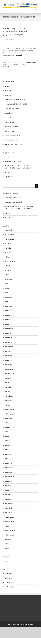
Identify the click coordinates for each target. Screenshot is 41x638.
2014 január (8, 459)
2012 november (9, 522)
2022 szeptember (10, 261)
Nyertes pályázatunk (11, 140)
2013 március (9, 504)
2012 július (8, 539)
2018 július (8, 320)
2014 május (8, 441)
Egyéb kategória (31, 62)
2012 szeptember (10, 531)
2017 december (9, 342)
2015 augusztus (9, 374)
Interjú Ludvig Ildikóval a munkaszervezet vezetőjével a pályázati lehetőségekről (16, 31)
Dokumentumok (9, 82)
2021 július (8, 270)
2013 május (8, 495)
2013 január (8, 513)
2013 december (9, 463)
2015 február (8, 400)
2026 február (8, 230)
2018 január (8, 338)
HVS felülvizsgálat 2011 (13, 108)
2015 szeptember (10, 369)
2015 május (8, 387)
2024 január (8, 253)
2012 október (9, 526)
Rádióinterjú (18, 55)
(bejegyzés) (9, 578)
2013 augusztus (9, 481)
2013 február (8, 508)
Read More (6, 66)
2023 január (8, 257)
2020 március (9, 297)
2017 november (9, 347)
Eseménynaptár (9, 131)
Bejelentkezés (9, 573)
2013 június (8, 490)
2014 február (8, 454)
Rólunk (7, 86)
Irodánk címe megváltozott (13, 157)
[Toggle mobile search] (32, 9)
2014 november (9, 414)
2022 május (8, 266)
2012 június (8, 544)
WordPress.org (9, 587)
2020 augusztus (9, 284)
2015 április (8, 391)
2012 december (9, 517)
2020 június (8, 288)
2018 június (8, 324)
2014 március (9, 450)
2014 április (8, 445)
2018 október (9, 306)
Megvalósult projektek (11, 126)
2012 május (8, 548)
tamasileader (8, 62)
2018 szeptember (10, 311)
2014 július (8, 432)
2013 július (8, 486)
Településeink (9, 113)
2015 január (8, 405)
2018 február (8, 333)
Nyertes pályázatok (10, 122)
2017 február (8, 356)
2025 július (8, 244)
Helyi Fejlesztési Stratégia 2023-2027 (17, 99)
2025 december (9, 235)
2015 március (9, 396)
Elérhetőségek (9, 91)
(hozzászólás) (10, 582)
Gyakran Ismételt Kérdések (12, 135)
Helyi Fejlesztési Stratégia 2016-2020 (17, 104)
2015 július (8, 378)
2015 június (8, 382)
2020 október (9, 279)
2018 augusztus (9, 315)
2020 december (9, 275)
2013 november (9, 468)
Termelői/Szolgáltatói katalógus (14, 144)
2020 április (8, 293)
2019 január (8, 302)
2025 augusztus (9, 239)
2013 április (8, 499)
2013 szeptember (10, 477)
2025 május (8, 248)
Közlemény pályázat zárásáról (13, 161)
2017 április (8, 351)
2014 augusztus (9, 427)
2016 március (9, 365)
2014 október (9, 418)
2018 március (9, 329)
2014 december (9, 409)
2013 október (9, 472)
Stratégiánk (8, 95)
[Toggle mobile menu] (36, 9)
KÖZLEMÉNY (8, 172)
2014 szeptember (10, 423)
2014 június (8, 436)
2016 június (8, 360)
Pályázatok (8, 117)
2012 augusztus (9, 535)
